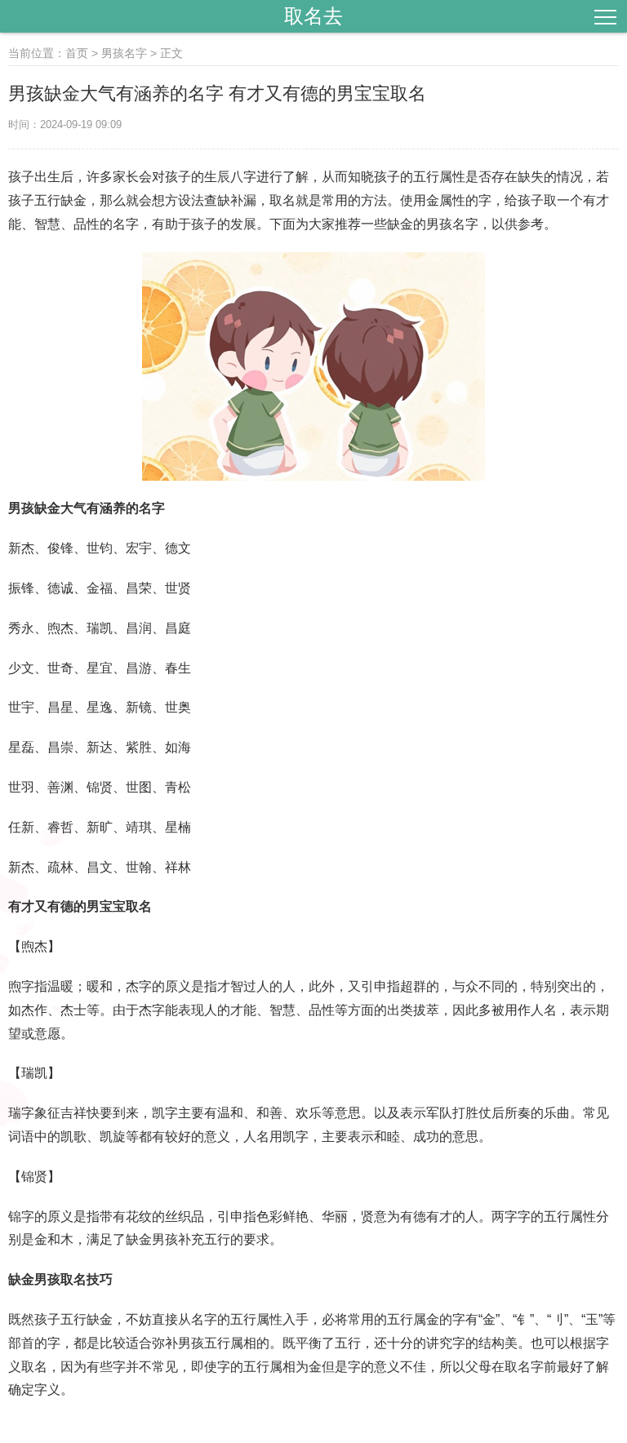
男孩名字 (124, 53)
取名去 (313, 16)
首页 (76, 53)
